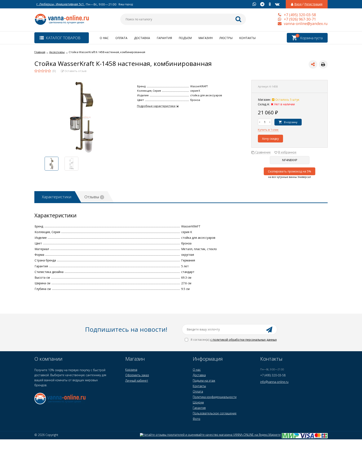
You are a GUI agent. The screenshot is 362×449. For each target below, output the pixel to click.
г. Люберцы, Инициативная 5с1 (60, 4)
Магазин (205, 38)
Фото (196, 419)
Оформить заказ (137, 375)
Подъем (185, 38)
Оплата (121, 38)
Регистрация (313, 4)
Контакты (247, 38)
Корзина (131, 370)
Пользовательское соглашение (215, 413)
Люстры (226, 38)
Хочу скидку (270, 139)
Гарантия (164, 38)
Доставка (142, 38)
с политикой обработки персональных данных (243, 340)
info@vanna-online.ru (274, 382)
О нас (104, 38)
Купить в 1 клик (268, 130)
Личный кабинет (136, 380)
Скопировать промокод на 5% (289, 171)
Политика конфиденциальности (215, 397)
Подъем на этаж (204, 380)
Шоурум (198, 402)
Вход (297, 4)
